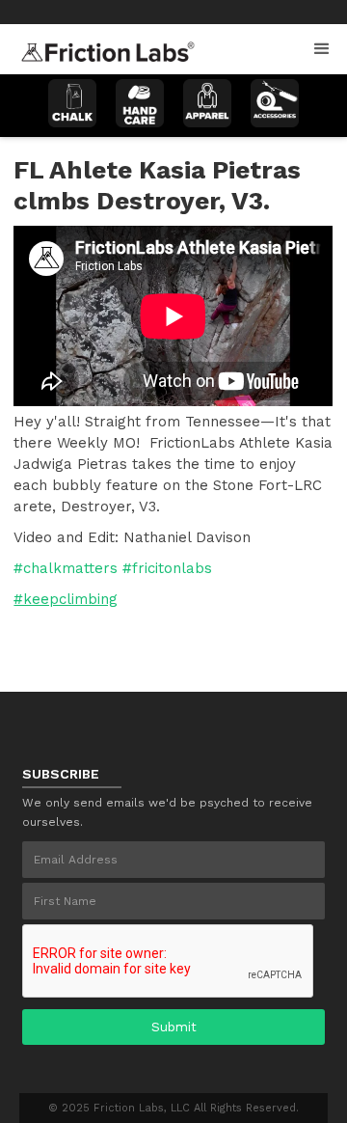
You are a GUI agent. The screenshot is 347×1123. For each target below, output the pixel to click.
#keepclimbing (65, 599)
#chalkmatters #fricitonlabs (112, 568)
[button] (322, 49)
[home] (103, 46)
